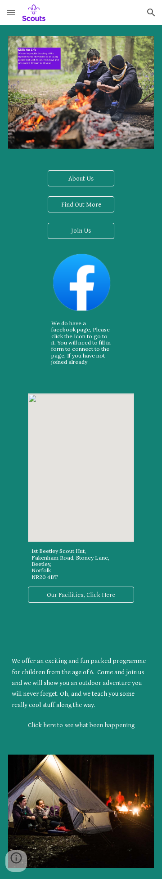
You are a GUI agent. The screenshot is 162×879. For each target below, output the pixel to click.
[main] (81, 343)
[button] (11, 12)
